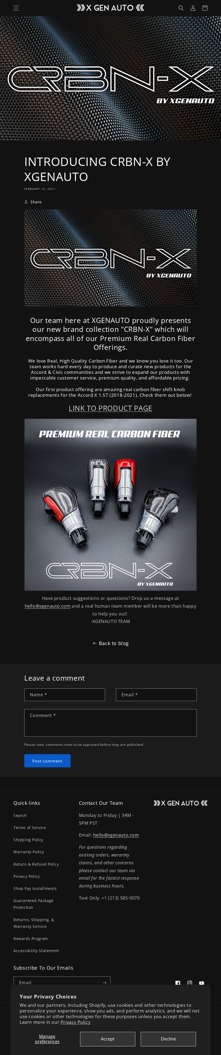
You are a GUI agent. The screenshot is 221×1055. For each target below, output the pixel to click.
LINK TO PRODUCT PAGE (110, 408)
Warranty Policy (28, 851)
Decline (168, 1039)
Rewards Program (30, 938)
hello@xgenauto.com (48, 606)
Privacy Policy (75, 1022)
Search (20, 815)
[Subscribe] (104, 982)
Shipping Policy (28, 839)
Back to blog (114, 643)
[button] (16, 8)
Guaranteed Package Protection (33, 904)
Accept (108, 1039)
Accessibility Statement (36, 950)
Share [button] (36, 201)
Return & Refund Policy (36, 864)
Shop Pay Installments (35, 888)
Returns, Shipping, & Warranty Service (33, 923)
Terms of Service (29, 827)
